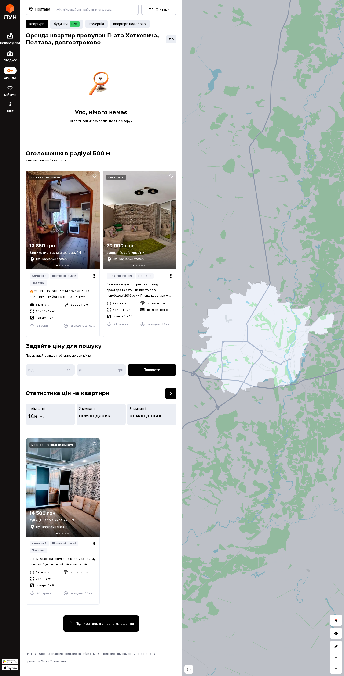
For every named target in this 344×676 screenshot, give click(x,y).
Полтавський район (116, 653)
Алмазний (39, 276)
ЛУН (29, 653)
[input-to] (101, 370)
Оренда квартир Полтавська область (67, 653)
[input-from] (50, 370)
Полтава (38, 283)
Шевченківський (64, 276)
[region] (263, 338)
